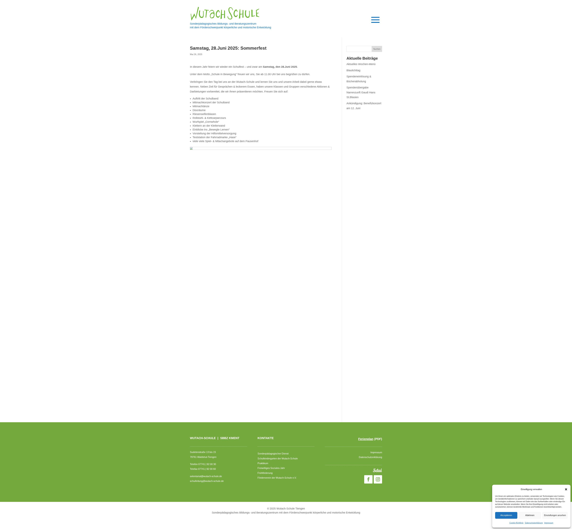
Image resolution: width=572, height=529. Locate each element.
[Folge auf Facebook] (368, 479)
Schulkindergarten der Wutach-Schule (278, 458)
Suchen (376, 49)
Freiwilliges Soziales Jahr (271, 468)
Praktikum (263, 463)
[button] (566, 489)
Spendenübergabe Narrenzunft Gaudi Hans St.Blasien (360, 92)
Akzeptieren (506, 515)
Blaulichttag (353, 70)
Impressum (548, 523)
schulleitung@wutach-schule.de (207, 481)
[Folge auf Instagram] (378, 479)
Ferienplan (365, 439)
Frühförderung (265, 473)
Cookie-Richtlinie (516, 523)
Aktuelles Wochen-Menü (361, 64)
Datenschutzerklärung (534, 523)
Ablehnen (529, 515)
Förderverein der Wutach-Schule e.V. (277, 478)
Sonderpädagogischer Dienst (273, 453)
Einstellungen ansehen (555, 515)
